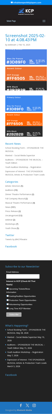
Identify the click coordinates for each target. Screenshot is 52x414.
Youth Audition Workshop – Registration (23, 167)
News (7, 207)
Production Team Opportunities (22, 300)
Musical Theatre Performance (18, 203)
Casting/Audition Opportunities (22, 296)
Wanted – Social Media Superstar (20, 155)
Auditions (9, 190)
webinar (8, 219)
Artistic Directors (12, 186)
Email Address (12, 272)
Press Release (11, 211)
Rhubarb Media (24, 410)
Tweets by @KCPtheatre (16, 239)
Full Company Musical (15, 198)
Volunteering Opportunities (20, 304)
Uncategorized (11, 215)
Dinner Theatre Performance (18, 194)
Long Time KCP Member (20, 308)
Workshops (10, 224)
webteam (12, 44)
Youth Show (10, 228)
